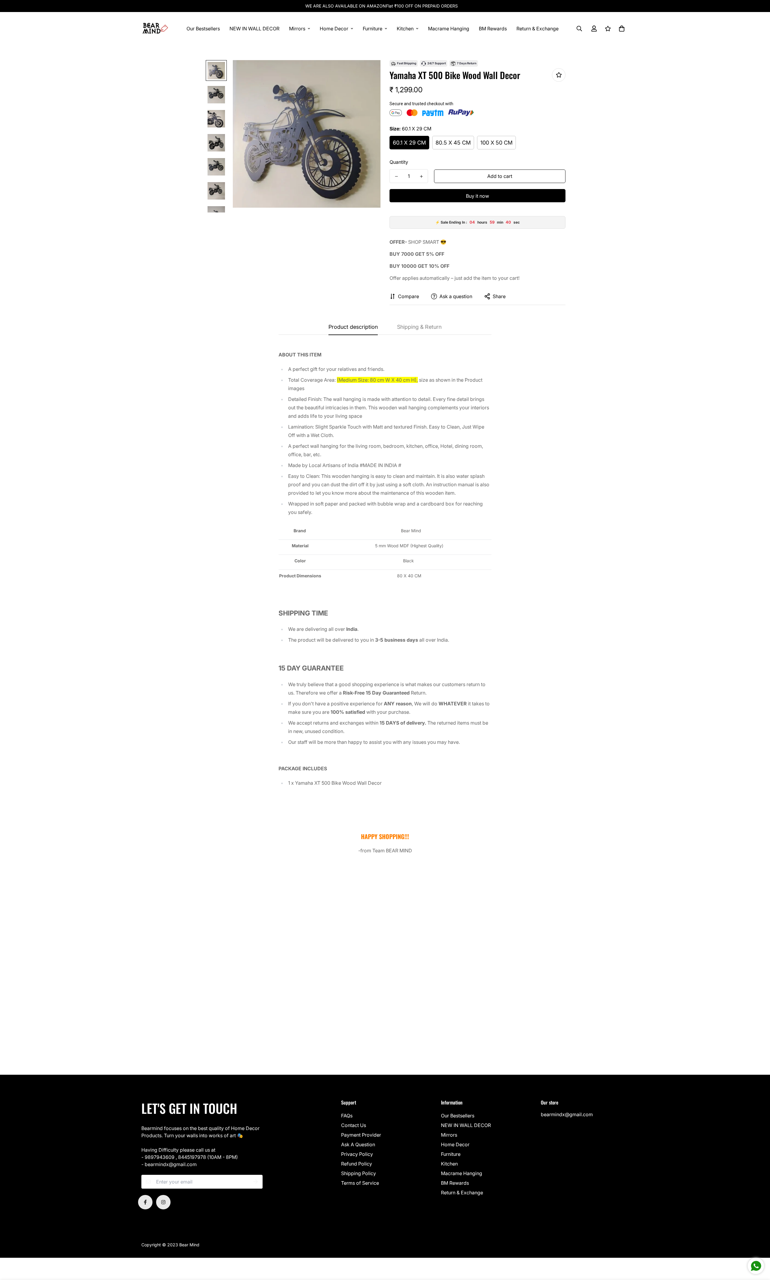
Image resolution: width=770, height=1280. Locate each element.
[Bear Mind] (154, 28)
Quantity (399, 162)
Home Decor (334, 29)
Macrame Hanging (448, 29)
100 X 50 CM (496, 142)
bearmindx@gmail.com (567, 1114)
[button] (620, 28)
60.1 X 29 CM (409, 142)
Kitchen (405, 29)
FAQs (347, 1116)
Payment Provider (361, 1135)
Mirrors (297, 29)
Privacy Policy (357, 1154)
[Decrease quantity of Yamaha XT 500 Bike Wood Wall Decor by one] (396, 176)
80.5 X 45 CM (453, 142)
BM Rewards (493, 29)
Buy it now (477, 196)
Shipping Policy (358, 1173)
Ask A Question (358, 1144)
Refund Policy (356, 1164)
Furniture (372, 29)
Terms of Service (360, 1183)
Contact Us (353, 1125)
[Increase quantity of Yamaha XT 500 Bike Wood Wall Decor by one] (421, 176)
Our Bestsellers (203, 29)
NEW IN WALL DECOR (254, 29)
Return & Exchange (537, 29)
